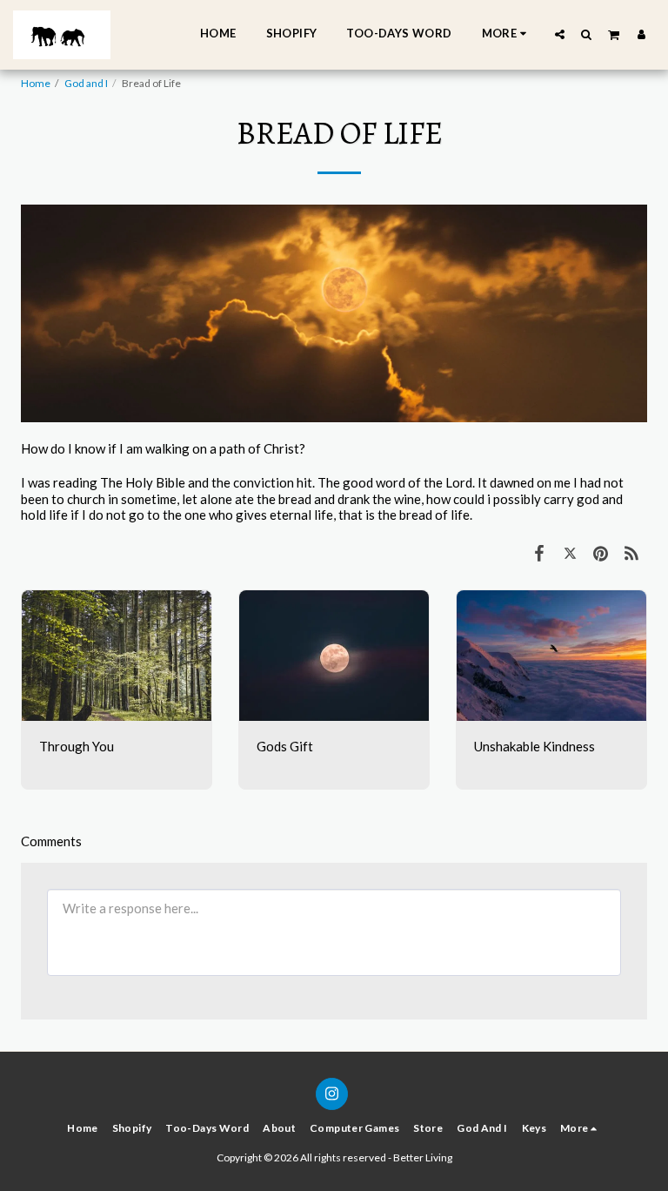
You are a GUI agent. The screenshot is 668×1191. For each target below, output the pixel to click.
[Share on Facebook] (539, 552)
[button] (559, 34)
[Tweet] (570, 552)
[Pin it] (601, 552)
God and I (86, 83)
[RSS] (632, 552)
